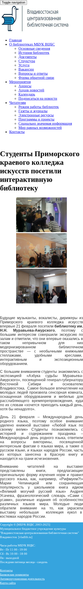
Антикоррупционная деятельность (22, 578)
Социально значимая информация (45, 123)
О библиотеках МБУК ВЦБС (32, 44)
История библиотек (33, 53)
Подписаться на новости (37, 98)
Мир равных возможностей (40, 128)
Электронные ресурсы (36, 115)
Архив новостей (31, 90)
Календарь (26, 94)
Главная (15, 40)
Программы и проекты (36, 119)
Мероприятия (20, 82)
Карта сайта (8, 583)
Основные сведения (34, 48)
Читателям (17, 103)
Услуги (24, 65)
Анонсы (24, 86)
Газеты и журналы (32, 111)
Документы (27, 57)
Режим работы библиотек (38, 107)
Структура (26, 61)
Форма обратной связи (36, 78)
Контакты (17, 132)
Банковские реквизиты (14, 574)
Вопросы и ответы (33, 73)
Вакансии (26, 69)
